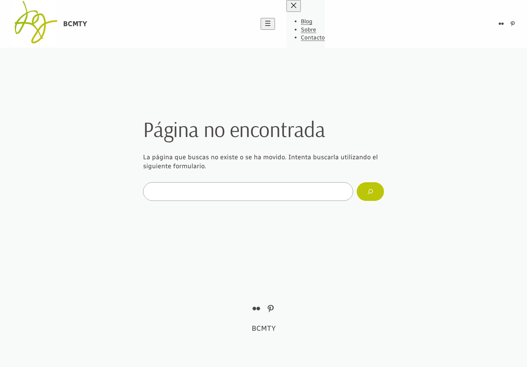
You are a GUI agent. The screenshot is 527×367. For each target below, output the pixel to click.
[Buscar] (370, 191)
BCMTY (75, 23)
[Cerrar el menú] (293, 6)
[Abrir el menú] (268, 24)
